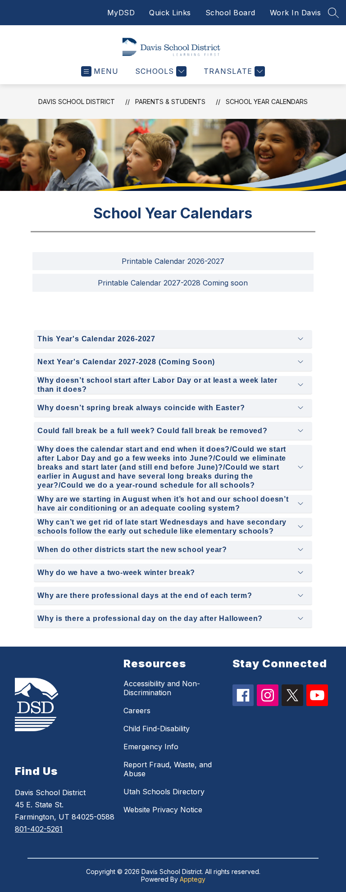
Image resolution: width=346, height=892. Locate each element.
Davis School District (76, 101)
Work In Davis (295, 12)
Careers (136, 710)
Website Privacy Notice (162, 809)
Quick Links (170, 12)
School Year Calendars (267, 101)
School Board (230, 12)
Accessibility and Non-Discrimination (161, 688)
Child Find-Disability (156, 728)
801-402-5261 (39, 828)
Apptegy (192, 879)
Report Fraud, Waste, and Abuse (167, 769)
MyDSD (121, 12)
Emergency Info (150, 746)
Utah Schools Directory (164, 791)
